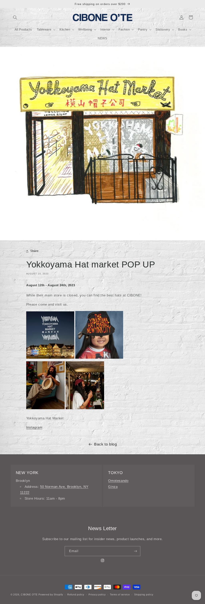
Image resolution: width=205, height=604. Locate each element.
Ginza (113, 487)
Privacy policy (97, 594)
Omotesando (118, 481)
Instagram (34, 427)
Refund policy (75, 594)
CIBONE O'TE (29, 594)
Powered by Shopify (50, 594)
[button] (15, 17)
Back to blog (105, 444)
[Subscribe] (135, 551)
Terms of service (120, 594)
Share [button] (34, 250)
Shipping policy (143, 594)
